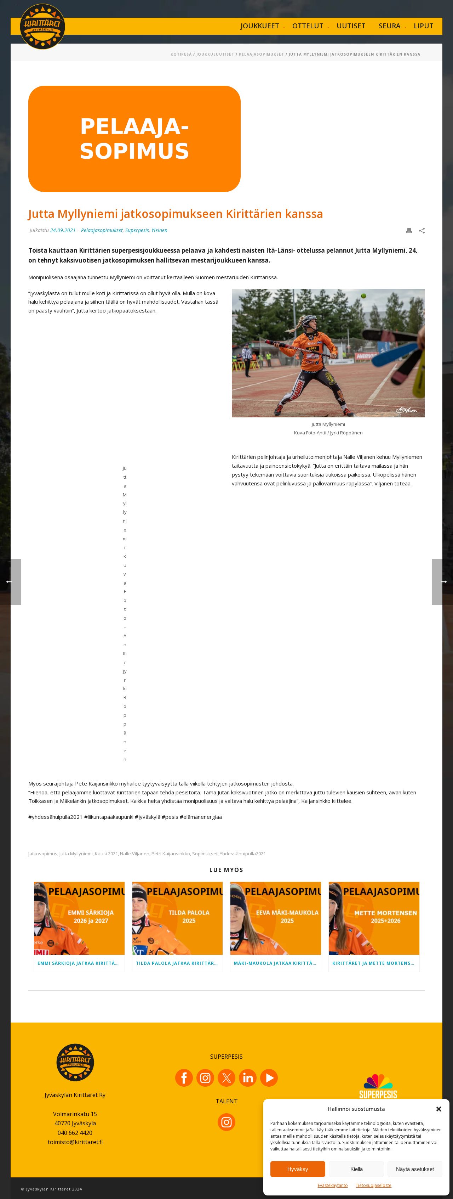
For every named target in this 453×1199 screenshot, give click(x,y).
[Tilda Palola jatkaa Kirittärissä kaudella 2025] (177, 918)
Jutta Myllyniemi (76, 853)
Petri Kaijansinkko (170, 853)
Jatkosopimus (42, 853)
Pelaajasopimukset (261, 54)
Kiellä (356, 1169)
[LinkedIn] (248, 1078)
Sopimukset (205, 853)
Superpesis (137, 230)
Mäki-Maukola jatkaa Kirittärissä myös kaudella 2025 (277, 963)
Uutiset (351, 25)
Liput (424, 25)
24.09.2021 (63, 230)
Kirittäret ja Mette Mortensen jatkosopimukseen (375, 963)
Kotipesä (181, 54)
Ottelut (307, 25)
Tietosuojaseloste (373, 1185)
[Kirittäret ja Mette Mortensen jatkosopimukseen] (374, 918)
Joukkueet (260, 25)
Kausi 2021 (106, 853)
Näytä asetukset (415, 1169)
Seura (390, 25)
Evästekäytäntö (333, 1185)
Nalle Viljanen (134, 853)
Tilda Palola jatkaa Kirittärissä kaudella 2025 (179, 963)
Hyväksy (297, 1169)
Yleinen (159, 230)
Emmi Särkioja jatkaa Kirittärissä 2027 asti (81, 963)
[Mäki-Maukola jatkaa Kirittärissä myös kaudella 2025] (275, 918)
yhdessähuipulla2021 (243, 853)
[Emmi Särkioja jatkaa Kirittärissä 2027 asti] (79, 918)
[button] (438, 1109)
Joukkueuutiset (215, 54)
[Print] (409, 230)
